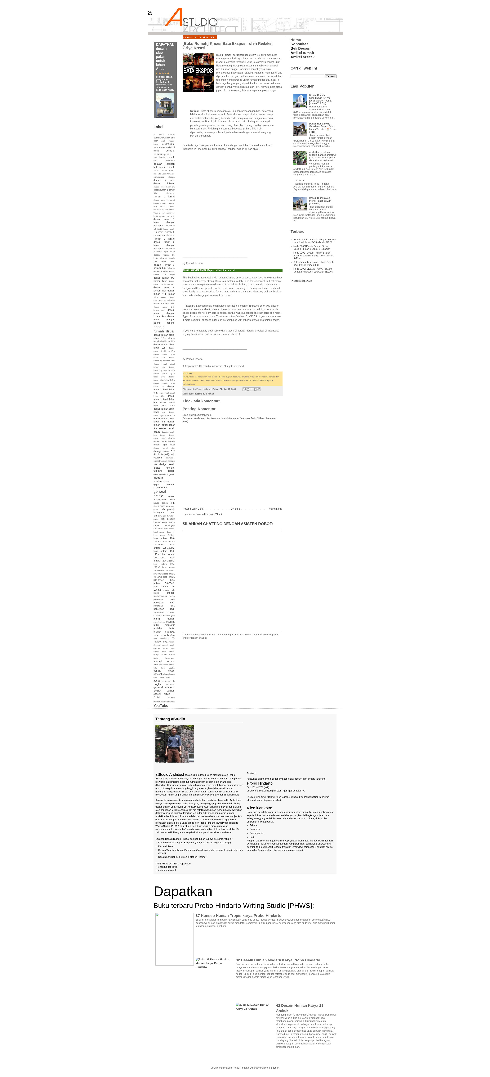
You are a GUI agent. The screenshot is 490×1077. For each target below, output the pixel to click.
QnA (172, 635)
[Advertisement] (227, 100)
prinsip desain (164, 618)
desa (172, 180)
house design (161, 503)
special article (164, 661)
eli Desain (300, 48)
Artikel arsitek (303, 57)
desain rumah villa (164, 448)
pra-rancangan (168, 615)
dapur (157, 180)
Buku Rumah (224, 54)
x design (166, 681)
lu (174, 532)
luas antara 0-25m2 (164, 535)
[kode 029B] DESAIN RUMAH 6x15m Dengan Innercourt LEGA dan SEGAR (313, 270)
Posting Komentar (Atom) (209, 514)
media (156, 593)
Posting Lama (275, 508)
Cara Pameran (168, 174)
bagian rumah (167, 157)
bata (156, 161)
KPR (166, 529)
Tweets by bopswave (301, 281)
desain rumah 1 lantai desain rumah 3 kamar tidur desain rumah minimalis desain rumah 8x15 (164, 206)
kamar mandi (168, 522)
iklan (168, 506)
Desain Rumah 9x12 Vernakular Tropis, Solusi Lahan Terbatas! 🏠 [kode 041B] (322, 127)
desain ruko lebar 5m (164, 187)
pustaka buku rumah (204, 394)
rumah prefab (168, 654)
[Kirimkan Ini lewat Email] (244, 389)
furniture (170, 467)
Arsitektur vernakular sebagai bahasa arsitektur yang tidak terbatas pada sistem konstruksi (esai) (322, 156)
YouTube (161, 706)
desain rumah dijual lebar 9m (164, 425)
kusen (172, 529)
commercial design (164, 177)
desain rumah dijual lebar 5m (164, 389)
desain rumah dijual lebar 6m (164, 399)
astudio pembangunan (164, 152)
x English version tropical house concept (164, 698)
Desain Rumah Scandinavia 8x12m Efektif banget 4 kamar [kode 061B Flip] (320, 99)
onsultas (300, 44)
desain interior (164, 183)
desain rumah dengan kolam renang (164, 319)
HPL (172, 503)
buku (191, 394)
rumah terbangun (164, 658)
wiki (155, 677)
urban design (169, 674)
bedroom (170, 160)
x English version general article (164, 684)
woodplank (165, 677)
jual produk (168, 519)
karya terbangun (164, 525)
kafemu (157, 522)
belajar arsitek (164, 163)
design (158, 451)
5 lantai (159, 134)
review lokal (161, 641)
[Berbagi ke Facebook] (255, 389)
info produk (168, 509)
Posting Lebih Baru (193, 508)
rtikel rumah (302, 53)
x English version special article (164, 690)
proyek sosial (159, 622)
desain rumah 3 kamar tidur (164, 266)
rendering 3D (167, 638)
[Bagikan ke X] (251, 389)
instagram (159, 512)
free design (160, 464)
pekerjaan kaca (164, 606)
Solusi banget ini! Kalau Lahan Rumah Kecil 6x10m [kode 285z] (313, 263)
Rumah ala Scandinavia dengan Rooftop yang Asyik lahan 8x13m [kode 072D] (314, 241)
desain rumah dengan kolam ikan (164, 313)
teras (156, 664)
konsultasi (158, 528)
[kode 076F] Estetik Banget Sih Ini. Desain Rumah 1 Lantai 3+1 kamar (311, 247)
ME (173, 590)
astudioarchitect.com (244, 54)
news (172, 596)
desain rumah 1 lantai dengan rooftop (164, 222)
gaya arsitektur (161, 474)
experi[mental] (160, 461)
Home (296, 40)
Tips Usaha (168, 668)
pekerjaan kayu (164, 609)
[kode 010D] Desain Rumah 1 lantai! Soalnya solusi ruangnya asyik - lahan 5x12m (313, 255)
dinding (166, 451)
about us (299, 180)
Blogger (274, 1067)
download (170, 458)
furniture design (164, 471)
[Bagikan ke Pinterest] (259, 389)
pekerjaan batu (164, 599)
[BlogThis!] (248, 389)
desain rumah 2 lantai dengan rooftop (164, 245)
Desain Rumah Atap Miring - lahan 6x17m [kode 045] (320, 201)
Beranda (235, 508)
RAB (156, 638)
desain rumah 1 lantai (164, 195)
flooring (171, 461)
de (165, 180)
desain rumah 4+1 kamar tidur (164, 294)
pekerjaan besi (164, 602)
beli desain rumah (164, 167)
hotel (172, 499)
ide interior (159, 506)
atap (156, 157)
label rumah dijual (162, 532)
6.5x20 (171, 134)
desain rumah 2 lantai (164, 237)
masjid (166, 590)
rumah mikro (160, 652)
